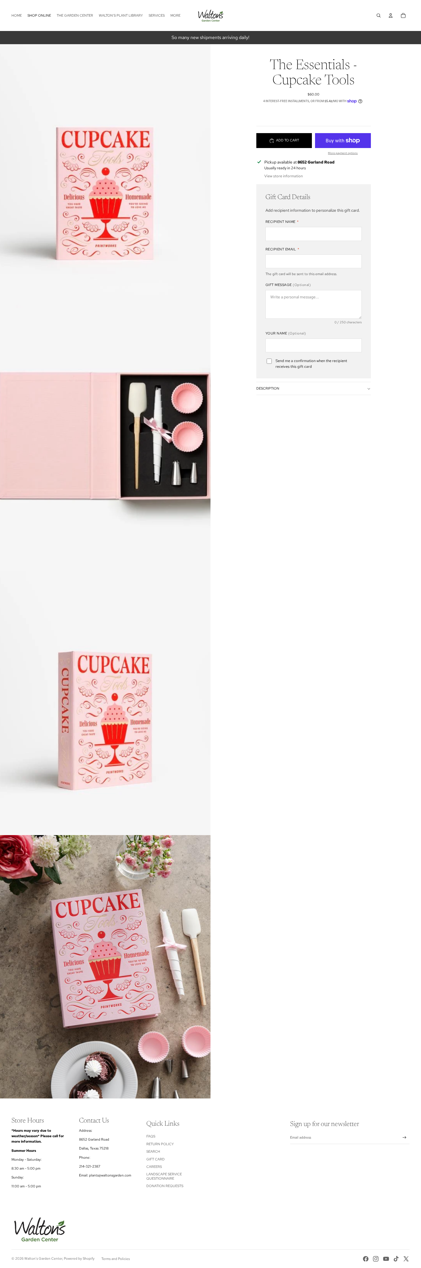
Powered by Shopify (79, 1258)
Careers (154, 1166)
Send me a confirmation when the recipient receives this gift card (311, 364)
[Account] (390, 15)
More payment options (343, 153)
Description (267, 388)
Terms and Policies (115, 1259)
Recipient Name (282, 221)
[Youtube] (386, 1258)
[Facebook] (365, 1258)
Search (153, 1151)
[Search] (378, 15)
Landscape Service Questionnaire (164, 1176)
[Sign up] (405, 1138)
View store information (283, 176)
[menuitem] (175, 15)
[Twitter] (406, 1258)
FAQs (150, 1136)
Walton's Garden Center (43, 1258)
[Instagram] (375, 1258)
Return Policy (160, 1144)
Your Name (285, 333)
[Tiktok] (396, 1258)
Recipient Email (282, 249)
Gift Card (155, 1159)
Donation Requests (164, 1186)
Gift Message (288, 285)
